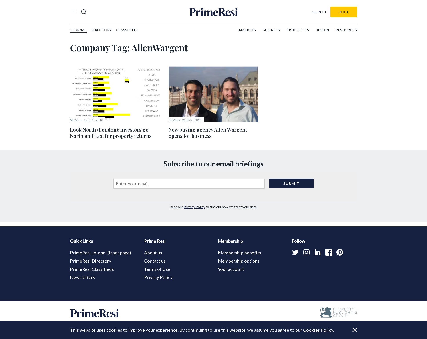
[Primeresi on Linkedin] (317, 252)
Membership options (239, 260)
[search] (84, 12)
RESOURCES (346, 30)
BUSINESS (271, 30)
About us (153, 252)
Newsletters (82, 277)
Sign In (319, 12)
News (74, 120)
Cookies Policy (318, 330)
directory (101, 30)
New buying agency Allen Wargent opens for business (208, 132)
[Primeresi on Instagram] (306, 252)
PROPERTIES (298, 30)
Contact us (155, 260)
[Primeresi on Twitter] (295, 252)
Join (343, 12)
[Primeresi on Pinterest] (339, 252)
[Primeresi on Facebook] (328, 252)
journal (78, 30)
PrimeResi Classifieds (92, 269)
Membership (230, 241)
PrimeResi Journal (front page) (100, 252)
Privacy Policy (194, 207)
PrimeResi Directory (90, 260)
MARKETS (247, 30)
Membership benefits (239, 252)
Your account (231, 269)
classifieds (127, 30)
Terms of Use (157, 269)
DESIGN (322, 30)
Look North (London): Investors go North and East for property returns (110, 132)
